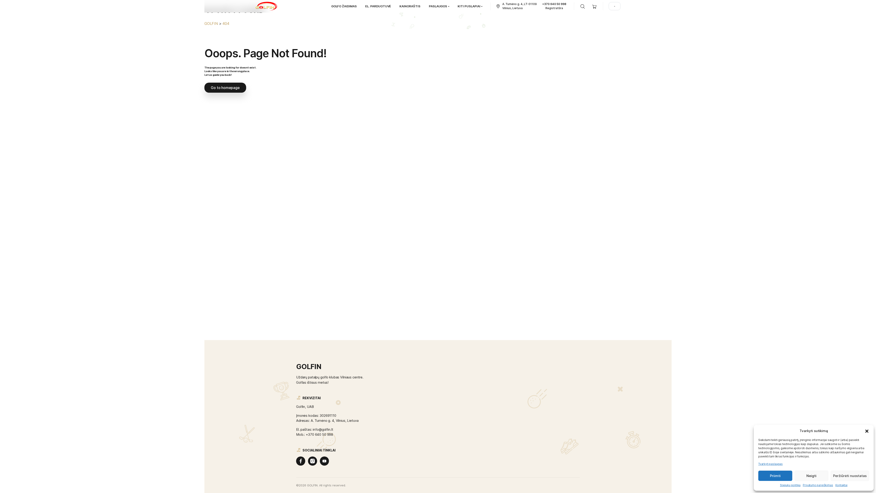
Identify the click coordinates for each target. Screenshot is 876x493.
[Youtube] (324, 461)
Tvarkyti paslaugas (770, 464)
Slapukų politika (790, 485)
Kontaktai (841, 485)
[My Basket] (594, 6)
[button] (867, 431)
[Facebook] (300, 461)
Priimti (775, 476)
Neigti (811, 476)
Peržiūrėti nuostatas (850, 476)
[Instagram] (312, 461)
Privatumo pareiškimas (818, 485)
